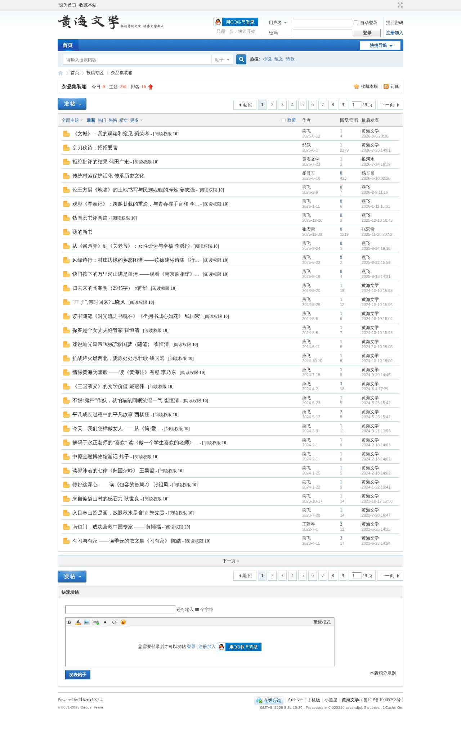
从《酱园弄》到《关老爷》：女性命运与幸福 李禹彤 (131, 246)
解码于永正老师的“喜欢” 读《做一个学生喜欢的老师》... (135, 442)
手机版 (313, 699)
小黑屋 (331, 699)
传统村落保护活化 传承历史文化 (108, 176)
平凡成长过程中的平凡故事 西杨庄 (110, 414)
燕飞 (306, 131)
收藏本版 (370, 86)
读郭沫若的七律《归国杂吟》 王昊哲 (113, 470)
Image (87, 622)
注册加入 (394, 32)
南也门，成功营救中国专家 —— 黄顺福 (116, 527)
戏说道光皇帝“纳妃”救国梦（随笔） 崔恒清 (120, 344)
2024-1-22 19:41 (376, 487)
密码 (273, 32)
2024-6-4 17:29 (375, 389)
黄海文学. (351, 699)
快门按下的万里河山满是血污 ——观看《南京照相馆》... (135, 274)
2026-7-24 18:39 (376, 164)
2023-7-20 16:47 (376, 515)
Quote (105, 622)
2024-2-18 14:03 (376, 445)
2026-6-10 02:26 (376, 178)
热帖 (112, 120)
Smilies (123, 622)
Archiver (295, 699)
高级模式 (322, 622)
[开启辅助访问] (393, 5)
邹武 (306, 145)
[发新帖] (72, 104)
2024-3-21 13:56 (376, 431)
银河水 (368, 159)
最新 (91, 120)
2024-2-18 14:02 (376, 459)
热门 (102, 120)
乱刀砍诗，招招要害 (95, 147)
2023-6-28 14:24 (376, 543)
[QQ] (268, 699)
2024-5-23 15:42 (376, 403)
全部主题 (70, 120)
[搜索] (240, 59)
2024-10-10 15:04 (377, 304)
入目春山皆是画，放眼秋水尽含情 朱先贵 (118, 513)
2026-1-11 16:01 (376, 206)
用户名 (275, 22)
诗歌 (290, 59)
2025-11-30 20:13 (377, 234)
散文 (278, 59)
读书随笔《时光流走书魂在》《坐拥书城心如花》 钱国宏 (136, 316)
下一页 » (231, 560)
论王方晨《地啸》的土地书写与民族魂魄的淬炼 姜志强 (133, 190)
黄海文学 (60, 73)
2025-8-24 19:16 (376, 248)
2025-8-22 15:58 (376, 262)
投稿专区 (95, 72)
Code (114, 622)
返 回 (247, 104)
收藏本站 (88, 5)
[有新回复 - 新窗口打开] (66, 135)
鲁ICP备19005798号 (382, 699)
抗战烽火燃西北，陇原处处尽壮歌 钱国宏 (118, 358)
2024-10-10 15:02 (377, 361)
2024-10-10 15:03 (377, 332)
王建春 (308, 524)
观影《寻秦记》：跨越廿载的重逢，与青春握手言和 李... (135, 204)
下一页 (387, 104)
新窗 (291, 119)
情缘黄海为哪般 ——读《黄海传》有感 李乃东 (124, 372)
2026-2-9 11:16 (375, 192)
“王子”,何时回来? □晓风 (98, 302)
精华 (123, 120)
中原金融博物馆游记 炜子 (100, 456)
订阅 (395, 86)
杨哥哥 (308, 173)
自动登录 (368, 22)
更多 (134, 120)
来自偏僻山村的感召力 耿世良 (105, 498)
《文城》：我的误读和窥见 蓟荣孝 (110, 133)
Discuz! (86, 699)
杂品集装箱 (122, 72)
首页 (68, 45)
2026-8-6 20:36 (375, 136)
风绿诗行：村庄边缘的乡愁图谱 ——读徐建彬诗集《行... (135, 260)
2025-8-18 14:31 (376, 276)
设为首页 (67, 5)
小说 (267, 59)
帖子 (219, 59)
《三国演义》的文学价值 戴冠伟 (108, 386)
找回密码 (394, 22)
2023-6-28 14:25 (376, 529)
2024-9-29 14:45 (376, 375)
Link (96, 622)
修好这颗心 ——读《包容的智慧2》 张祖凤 (120, 484)
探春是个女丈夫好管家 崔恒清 (105, 330)
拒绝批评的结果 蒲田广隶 (100, 162)
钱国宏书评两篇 (90, 218)
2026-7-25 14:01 (376, 150)
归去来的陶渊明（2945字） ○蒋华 (109, 288)
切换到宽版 (399, 5)
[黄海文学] (112, 28)
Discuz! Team (92, 707)
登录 (191, 646)
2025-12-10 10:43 (377, 220)
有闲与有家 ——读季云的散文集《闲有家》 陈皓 (126, 541)
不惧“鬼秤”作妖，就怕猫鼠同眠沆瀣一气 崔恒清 (125, 400)
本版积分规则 (383, 673)
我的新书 (82, 232)
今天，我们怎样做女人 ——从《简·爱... (116, 428)
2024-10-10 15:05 (377, 290)
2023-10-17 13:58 (377, 501)
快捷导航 (378, 45)
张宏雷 (308, 229)
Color (78, 622)
